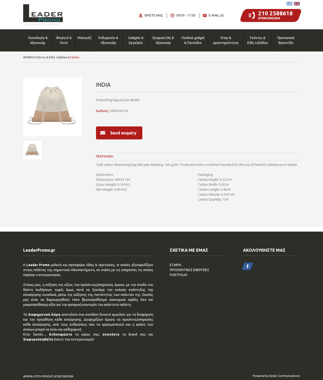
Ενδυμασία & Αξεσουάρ (108, 40)
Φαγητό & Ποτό (64, 40)
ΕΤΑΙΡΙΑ (175, 265)
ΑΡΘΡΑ (27, 376)
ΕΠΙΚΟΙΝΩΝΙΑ (64, 376)
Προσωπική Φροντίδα (285, 40)
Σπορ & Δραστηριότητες (226, 40)
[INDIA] (52, 107)
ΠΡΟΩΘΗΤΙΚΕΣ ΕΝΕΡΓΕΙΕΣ (189, 270)
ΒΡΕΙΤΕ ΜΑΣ (154, 15)
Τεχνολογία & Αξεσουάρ (38, 40)
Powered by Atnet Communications (276, 375)
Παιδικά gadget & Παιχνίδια (193, 40)
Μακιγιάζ (84, 38)
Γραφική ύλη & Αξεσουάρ (163, 40)
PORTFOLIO (179, 275)
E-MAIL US (216, 15)
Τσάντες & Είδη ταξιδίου (257, 40)
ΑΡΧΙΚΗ (28, 57)
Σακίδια (74, 57)
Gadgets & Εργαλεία (136, 40)
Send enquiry (123, 132)
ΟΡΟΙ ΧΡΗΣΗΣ (43, 376)
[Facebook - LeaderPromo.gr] (247, 266)
